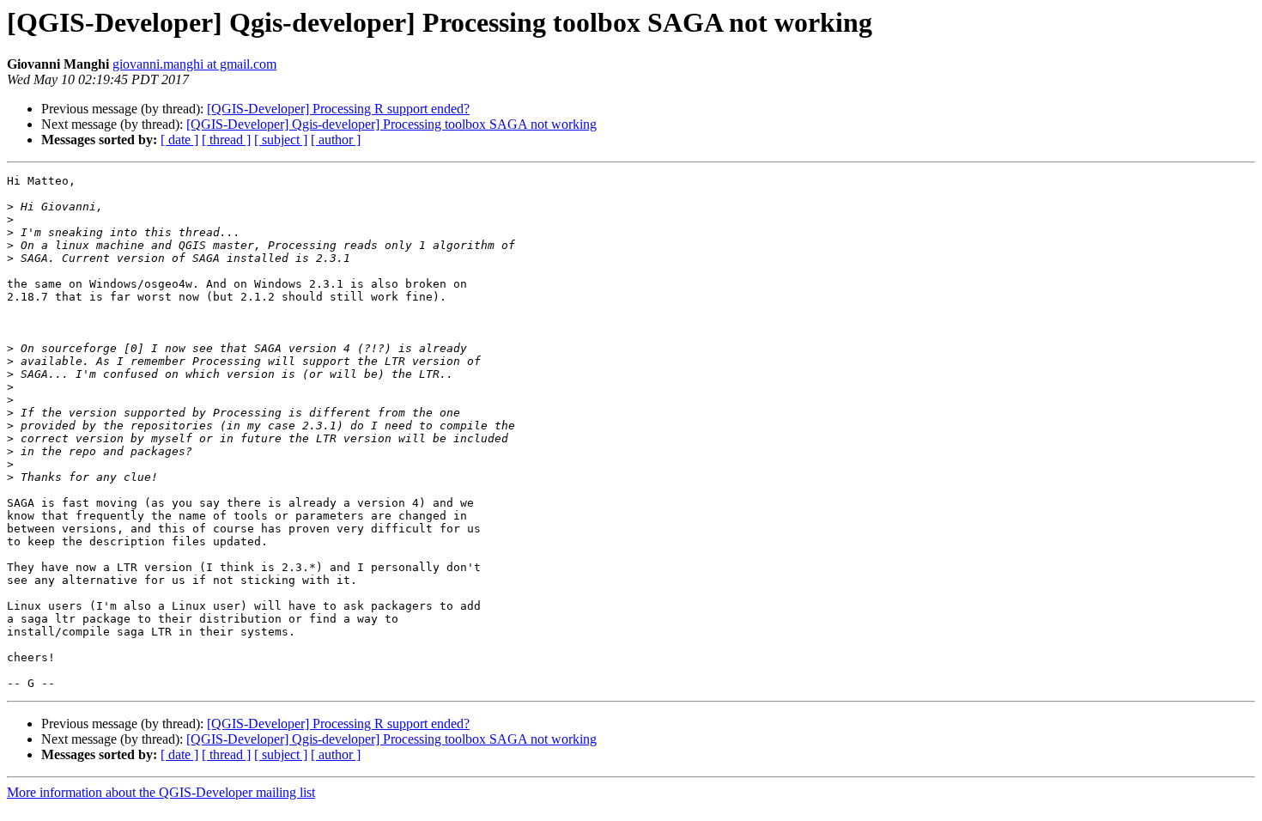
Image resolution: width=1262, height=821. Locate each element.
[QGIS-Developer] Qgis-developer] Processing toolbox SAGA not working (391, 124)
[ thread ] (226, 139)
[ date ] (179, 139)
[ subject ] (280, 139)
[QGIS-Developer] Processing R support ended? (338, 108)
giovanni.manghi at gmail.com (194, 64)
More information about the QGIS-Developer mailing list (161, 792)
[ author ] (336, 139)
